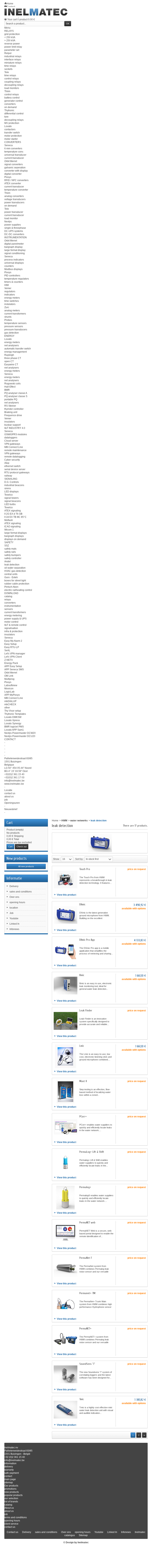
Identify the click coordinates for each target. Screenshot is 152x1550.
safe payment (11, 1473)
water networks (79, 820)
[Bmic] (65, 985)
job (6, 1514)
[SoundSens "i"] (65, 1374)
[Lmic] (65, 1056)
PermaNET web (87, 1222)
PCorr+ (83, 1116)
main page (10, 1479)
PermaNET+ (85, 1328)
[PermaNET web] (65, 1233)
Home (55, 820)
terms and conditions (15, 1517)
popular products (13, 1495)
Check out (22, 846)
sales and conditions (21, 891)
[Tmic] (65, 1410)
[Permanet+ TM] (65, 1304)
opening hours (17, 902)
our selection (11, 1498)
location (14, 907)
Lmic (81, 1045)
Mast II (83, 1081)
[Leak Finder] (65, 1021)
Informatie (14, 878)
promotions (10, 1488)
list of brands (11, 1501)
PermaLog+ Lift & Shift (91, 1152)
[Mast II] (65, 1091)
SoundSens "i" (87, 1364)
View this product (66, 894)
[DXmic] (65, 915)
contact (8, 1476)
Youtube (14, 918)
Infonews (14, 929)
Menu (7, 27)
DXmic (82, 904)
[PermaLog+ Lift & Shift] (65, 1162)
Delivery (14, 886)
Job (11, 913)
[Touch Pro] (65, 879)
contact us (9, 1527)
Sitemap (83, 1535)
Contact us (12, 1532)
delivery (8, 1466)
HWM (64, 820)
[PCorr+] (65, 1127)
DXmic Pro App (87, 939)
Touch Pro (84, 869)
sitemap (8, 1482)
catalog (8, 1504)
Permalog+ (85, 1187)
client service (11, 1523)
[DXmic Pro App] (65, 950)
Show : (56, 859)
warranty (9, 1469)
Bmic (81, 975)
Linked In (14, 923)
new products (11, 1492)
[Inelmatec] (35, 12)
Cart (10, 822)
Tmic (81, 1399)
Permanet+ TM (87, 1293)
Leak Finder (85, 1010)
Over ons (14, 897)
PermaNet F (85, 1258)
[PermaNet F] (65, 1268)
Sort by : (79, 859)
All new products (26, 866)
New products (17, 858)
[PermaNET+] (65, 1339)
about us (9, 1511)
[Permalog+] (65, 1198)
